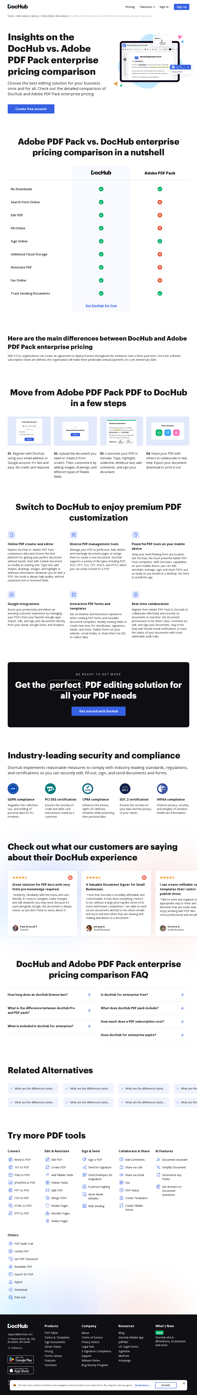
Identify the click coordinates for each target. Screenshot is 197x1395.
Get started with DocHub (98, 711)
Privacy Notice (90, 1342)
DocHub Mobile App (131, 1337)
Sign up (182, 7)
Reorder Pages (60, 1213)
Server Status (53, 1346)
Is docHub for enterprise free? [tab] (124, 994)
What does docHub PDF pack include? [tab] (130, 1008)
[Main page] (18, 7)
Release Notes (91, 1360)
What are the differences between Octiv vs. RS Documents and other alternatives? (147, 1088)
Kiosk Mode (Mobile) (95, 1196)
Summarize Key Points (172, 1177)
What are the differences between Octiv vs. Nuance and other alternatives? (36, 1102)
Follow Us (17, 1348)
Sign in (164, 7)
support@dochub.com (20, 1334)
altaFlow (124, 1356)
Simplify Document (174, 1167)
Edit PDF (56, 1159)
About (85, 1333)
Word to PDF (22, 1159)
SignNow (124, 1351)
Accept (166, 1385)
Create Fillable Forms (134, 1207)
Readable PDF (23, 1266)
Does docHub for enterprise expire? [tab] (128, 1035)
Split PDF (57, 1190)
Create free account (31, 109)
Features (146, 7)
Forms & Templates (57, 1337)
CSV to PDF (21, 1198)
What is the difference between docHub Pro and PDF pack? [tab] (41, 1010)
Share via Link (133, 1167)
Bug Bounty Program (95, 1365)
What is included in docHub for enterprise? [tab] (40, 1026)
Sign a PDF (95, 1159)
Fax (127, 1182)
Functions (51, 1365)
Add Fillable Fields (62, 1175)
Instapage (125, 1360)
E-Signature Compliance (96, 1351)
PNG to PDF (22, 1175)
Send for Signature (99, 1167)
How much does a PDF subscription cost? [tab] (132, 1021)
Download (20, 1289)
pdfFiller (123, 1342)
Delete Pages (59, 1221)
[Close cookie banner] (184, 1383)
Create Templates (136, 1198)
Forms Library (53, 1356)
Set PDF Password (26, 1259)
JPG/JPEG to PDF (24, 1182)
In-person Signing (99, 1186)
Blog (121, 1333)
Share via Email (134, 1175)
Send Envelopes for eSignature (100, 1177)
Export (18, 1282)
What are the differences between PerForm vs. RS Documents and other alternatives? (147, 1102)
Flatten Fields (59, 1182)
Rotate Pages (59, 1205)
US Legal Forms (128, 1346)
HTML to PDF (23, 1205)
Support (86, 1356)
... (141, 1385)
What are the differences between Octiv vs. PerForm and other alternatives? (92, 1088)
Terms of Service (92, 1337)
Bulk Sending (96, 1206)
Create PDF (58, 1167)
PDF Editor (51, 1333)
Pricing (130, 7)
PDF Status (132, 1190)
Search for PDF (23, 1274)
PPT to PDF (21, 1190)
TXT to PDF (21, 1167)
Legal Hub (88, 1346)
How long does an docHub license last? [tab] (38, 994)
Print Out (20, 1297)
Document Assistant (175, 1159)
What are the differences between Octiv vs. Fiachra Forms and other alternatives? (92, 1102)
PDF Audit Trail (23, 1243)
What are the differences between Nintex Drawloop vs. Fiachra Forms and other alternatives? (36, 1088)
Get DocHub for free (101, 306)
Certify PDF (21, 1251)
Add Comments (135, 1159)
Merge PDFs (59, 1198)
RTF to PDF (21, 1213)
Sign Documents (55, 1342)
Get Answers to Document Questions (171, 1191)
